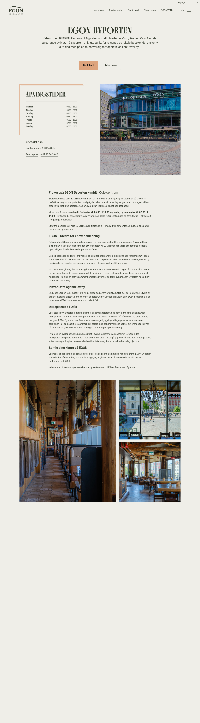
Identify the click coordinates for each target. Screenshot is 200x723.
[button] (187, 10)
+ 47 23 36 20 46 (49, 154)
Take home (150, 10)
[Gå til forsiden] (16, 10)
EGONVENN (167, 10)
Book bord (133, 10)
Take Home (111, 65)
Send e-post (32, 154)
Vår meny (99, 10)
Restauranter (116, 10)
